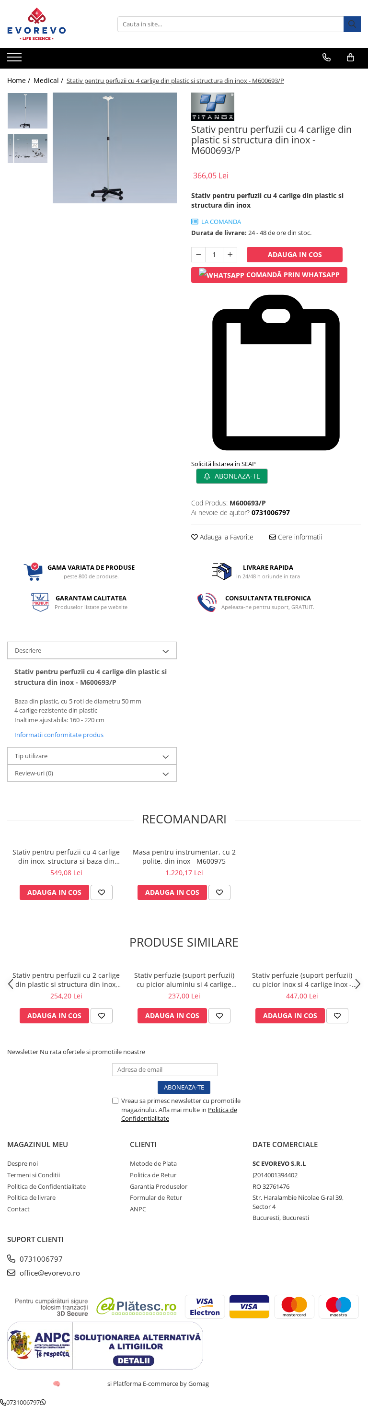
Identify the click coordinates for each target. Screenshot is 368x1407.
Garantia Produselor (158, 1186)
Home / (19, 80)
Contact (18, 1209)
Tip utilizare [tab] (31, 755)
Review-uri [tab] (34, 773)
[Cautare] (352, 24)
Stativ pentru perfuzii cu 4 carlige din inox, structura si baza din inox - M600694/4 (66, 856)
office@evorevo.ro (49, 1273)
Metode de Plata (153, 1163)
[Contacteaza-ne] (326, 57)
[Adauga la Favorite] (102, 892)
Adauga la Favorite (225, 536)
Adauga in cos (295, 254)
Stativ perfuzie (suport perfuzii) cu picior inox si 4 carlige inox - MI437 (302, 980)
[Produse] (15, 60)
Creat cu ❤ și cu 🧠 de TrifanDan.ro (57, 1383)
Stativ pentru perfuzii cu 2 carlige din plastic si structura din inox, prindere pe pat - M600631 (66, 980)
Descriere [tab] (28, 650)
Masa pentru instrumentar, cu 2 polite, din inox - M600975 (184, 856)
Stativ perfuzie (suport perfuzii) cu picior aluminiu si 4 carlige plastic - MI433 (184, 980)
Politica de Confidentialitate (46, 1186)
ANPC (138, 1209)
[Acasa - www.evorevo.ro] (55, 24)
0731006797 (40, 1259)
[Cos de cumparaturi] (350, 57)
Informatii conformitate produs (59, 734)
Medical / (49, 80)
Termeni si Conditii (33, 1175)
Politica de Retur (153, 1175)
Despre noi (22, 1163)
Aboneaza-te (236, 476)
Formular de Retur (156, 1197)
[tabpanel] (115, 148)
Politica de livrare (31, 1197)
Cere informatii (299, 536)
